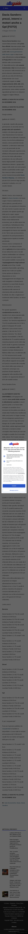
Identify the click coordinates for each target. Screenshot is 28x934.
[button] (14, 465)
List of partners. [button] (21, 473)
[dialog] (14, 467)
